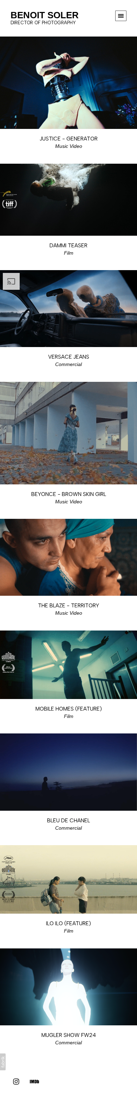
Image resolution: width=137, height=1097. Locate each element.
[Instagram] (16, 1081)
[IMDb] (34, 1081)
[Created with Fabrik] (3, 1061)
